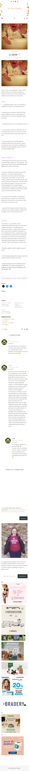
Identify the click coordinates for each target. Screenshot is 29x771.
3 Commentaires (18, 57)
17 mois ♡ (6, 324)
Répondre (10, 343)
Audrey (5, 329)
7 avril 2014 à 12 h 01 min (13, 341)
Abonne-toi (22, 576)
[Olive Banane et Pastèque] (14, 8)
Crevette (14, 52)
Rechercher (23, 518)
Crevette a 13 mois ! (9, 319)
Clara (10, 365)
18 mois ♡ (6, 321)
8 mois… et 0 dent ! (6, 303)
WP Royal (18, 768)
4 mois (3, 310)
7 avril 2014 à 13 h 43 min (13, 367)
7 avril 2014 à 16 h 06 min (17, 440)
